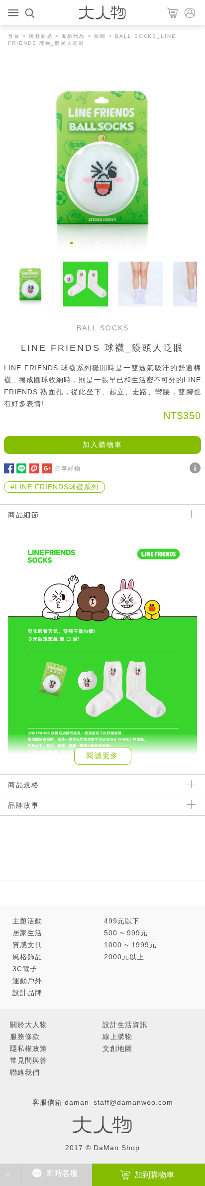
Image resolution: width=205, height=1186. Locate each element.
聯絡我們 (25, 1072)
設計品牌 (27, 993)
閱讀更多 (102, 755)
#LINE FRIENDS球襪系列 (54, 487)
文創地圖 (117, 1048)
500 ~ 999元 (126, 933)
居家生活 (27, 933)
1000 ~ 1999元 (130, 945)
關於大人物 (28, 1025)
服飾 (100, 36)
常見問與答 (28, 1060)
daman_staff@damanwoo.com (119, 1102)
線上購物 (117, 1036)
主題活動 (27, 921)
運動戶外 (27, 981)
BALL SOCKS (103, 328)
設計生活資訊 (124, 1025)
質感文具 (27, 945)
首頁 (14, 36)
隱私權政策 (28, 1048)
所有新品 (41, 36)
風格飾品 (73, 36)
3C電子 (24, 969)
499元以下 (122, 921)
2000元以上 (124, 957)
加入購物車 (102, 444)
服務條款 (25, 1036)
